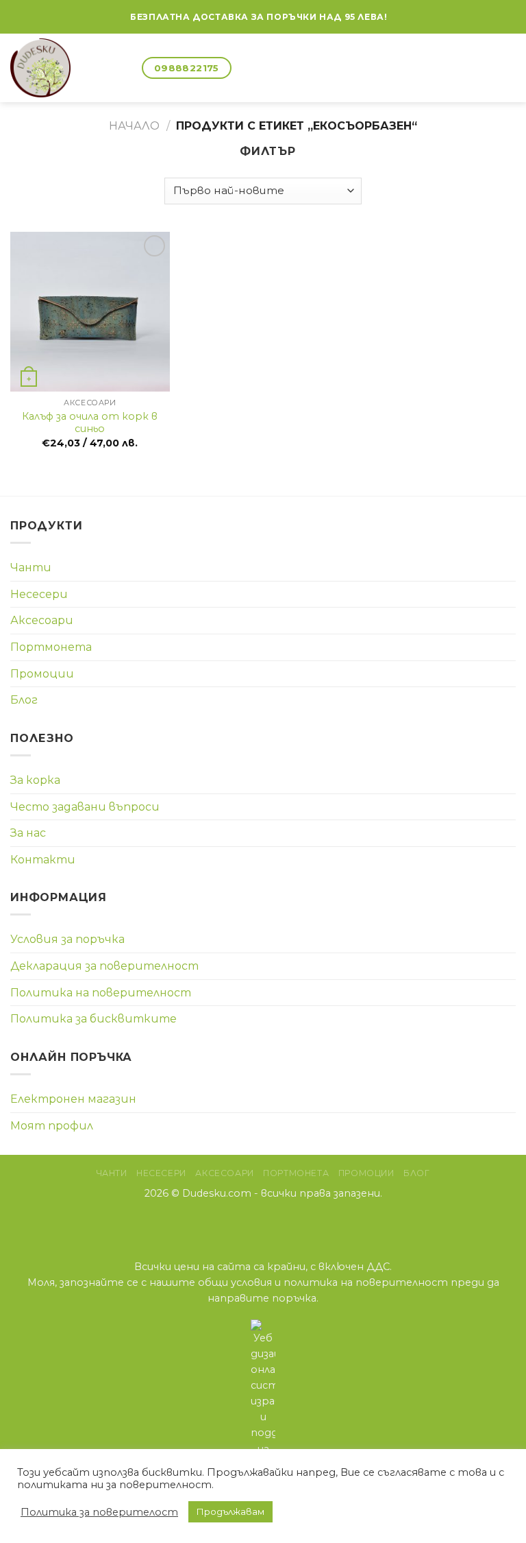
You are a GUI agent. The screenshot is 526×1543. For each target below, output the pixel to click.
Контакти (42, 859)
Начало (134, 125)
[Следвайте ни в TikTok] (280, 1222)
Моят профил (51, 1125)
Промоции (42, 673)
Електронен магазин (73, 1098)
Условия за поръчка (67, 939)
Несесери (39, 594)
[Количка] (125, 68)
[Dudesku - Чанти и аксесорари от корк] (54, 68)
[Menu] (507, 67)
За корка (35, 780)
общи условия (235, 1282)
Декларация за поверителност (104, 965)
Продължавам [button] (230, 1511)
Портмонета (51, 647)
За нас (28, 832)
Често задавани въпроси (85, 806)
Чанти (30, 567)
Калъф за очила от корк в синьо (90, 422)
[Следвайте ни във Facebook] (398, 17)
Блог (24, 699)
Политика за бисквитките (93, 1018)
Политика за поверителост (99, 1512)
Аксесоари (41, 620)
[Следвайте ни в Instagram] (263, 1222)
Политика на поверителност (100, 992)
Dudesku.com (216, 1193)
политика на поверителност (366, 1282)
